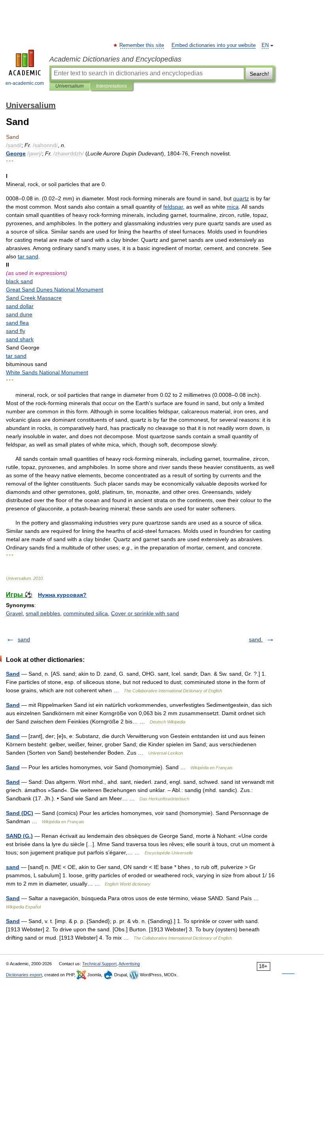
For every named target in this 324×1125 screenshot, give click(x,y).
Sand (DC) (19, 813)
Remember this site (142, 45)
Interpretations (111, 86)
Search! (259, 74)
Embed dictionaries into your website (213, 45)
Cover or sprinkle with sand (145, 613)
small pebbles (43, 613)
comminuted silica (85, 613)
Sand (13, 674)
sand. (256, 639)
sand (24, 639)
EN (265, 45)
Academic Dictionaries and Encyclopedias (115, 59)
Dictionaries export (24, 974)
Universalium (69, 86)
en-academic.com (25, 83)
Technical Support (99, 963)
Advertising (129, 963)
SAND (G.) (19, 836)
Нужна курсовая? (62, 595)
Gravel (14, 613)
